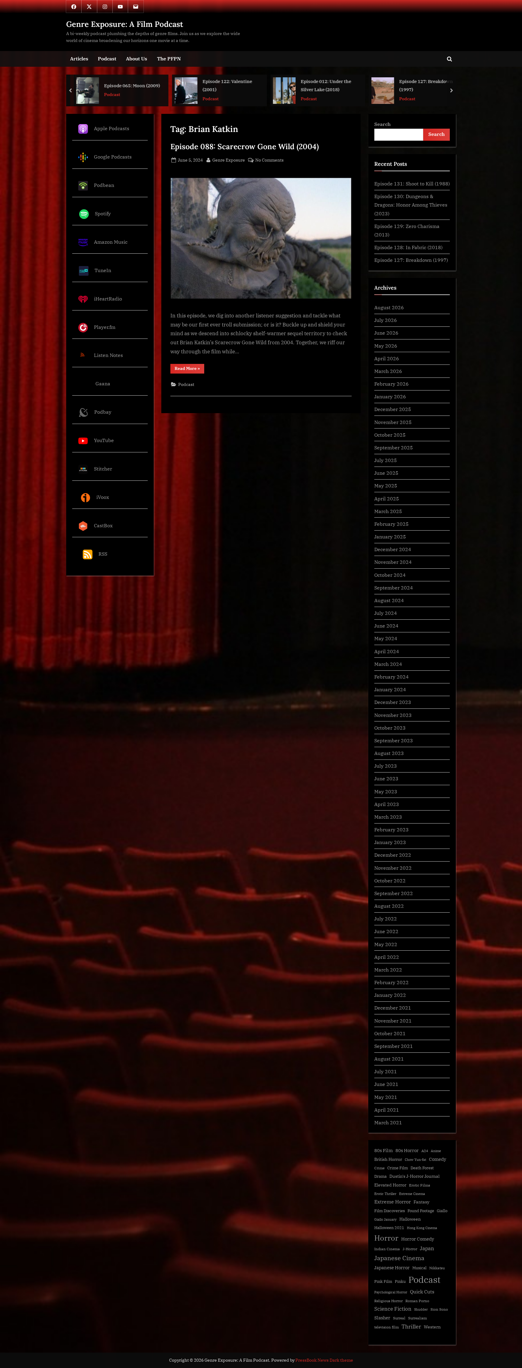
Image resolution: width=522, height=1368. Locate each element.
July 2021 (385, 1071)
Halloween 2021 (389, 1227)
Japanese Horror (392, 1267)
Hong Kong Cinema (422, 1228)
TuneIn (103, 270)
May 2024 (385, 638)
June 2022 (386, 931)
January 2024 (390, 689)
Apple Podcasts (111, 128)
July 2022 (385, 918)
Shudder (421, 1309)
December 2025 (392, 409)
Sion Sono (439, 1309)
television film (386, 1327)
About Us (136, 58)
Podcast (107, 58)
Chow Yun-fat (415, 1160)
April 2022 (386, 957)
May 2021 (385, 1097)
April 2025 (386, 498)
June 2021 (386, 1084)
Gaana (102, 384)
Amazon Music (110, 242)
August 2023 (389, 753)
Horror (386, 1237)
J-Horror (410, 1249)
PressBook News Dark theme (324, 1360)
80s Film (383, 1150)
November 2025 (393, 422)
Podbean (104, 185)
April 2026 (386, 358)
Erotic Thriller (385, 1194)
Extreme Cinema (412, 1194)
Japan (427, 1248)
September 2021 (393, 1046)
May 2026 (385, 345)
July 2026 (385, 320)
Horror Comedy (417, 1239)
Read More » (189, 369)
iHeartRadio (108, 298)
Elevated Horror (390, 1185)
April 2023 (386, 804)
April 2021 (386, 1109)
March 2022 (388, 969)
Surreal (399, 1318)
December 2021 (392, 1007)
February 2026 (391, 384)
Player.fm (104, 327)
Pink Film (383, 1281)
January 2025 (390, 536)
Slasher (382, 1318)
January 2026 (390, 396)
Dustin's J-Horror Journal (414, 1176)
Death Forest (422, 1168)
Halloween (410, 1219)
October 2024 (390, 575)
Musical (419, 1267)
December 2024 (392, 549)
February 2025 (391, 524)
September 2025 (393, 447)
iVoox (102, 497)
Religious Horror (388, 1301)
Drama (380, 1176)
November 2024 (393, 562)
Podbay (102, 412)
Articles (79, 58)
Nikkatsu (437, 1268)
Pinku (400, 1281)
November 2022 (393, 868)
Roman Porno (417, 1301)
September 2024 (393, 587)
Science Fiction (392, 1308)
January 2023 (390, 842)
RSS (102, 554)
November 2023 (393, 715)
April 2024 (386, 651)
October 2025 (390, 435)
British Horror (388, 1159)
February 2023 (391, 829)
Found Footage (421, 1210)
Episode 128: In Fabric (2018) (408, 247)
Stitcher (103, 468)
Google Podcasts (113, 156)
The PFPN (169, 58)
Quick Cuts (422, 1291)
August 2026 (389, 307)
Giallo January (385, 1219)
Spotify (103, 213)
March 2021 (388, 1122)
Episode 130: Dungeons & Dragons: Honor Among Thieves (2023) (410, 205)
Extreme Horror (392, 1201)
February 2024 (391, 676)
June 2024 (386, 625)
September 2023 (393, 740)
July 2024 (385, 613)
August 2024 (389, 600)
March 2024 (388, 664)
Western (432, 1327)
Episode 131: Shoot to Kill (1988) (412, 183)
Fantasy (421, 1202)
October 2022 (390, 880)
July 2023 (385, 766)
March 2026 (388, 371)
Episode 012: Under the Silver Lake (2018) (227, 85)
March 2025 (388, 511)
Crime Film (397, 1168)
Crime (379, 1168)
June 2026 (386, 332)
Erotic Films (419, 1185)
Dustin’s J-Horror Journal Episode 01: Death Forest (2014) (426, 86)
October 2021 (390, 1033)
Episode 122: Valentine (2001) (129, 85)
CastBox (103, 525)
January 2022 (390, 995)
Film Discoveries (389, 1210)
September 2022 (393, 893)
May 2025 (385, 485)
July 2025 (385, 460)
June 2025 (386, 473)
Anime (436, 1151)
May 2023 (385, 791)
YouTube (104, 440)
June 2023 (386, 778)
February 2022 (391, 982)
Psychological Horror (390, 1292)
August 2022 (389, 906)
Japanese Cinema (399, 1258)
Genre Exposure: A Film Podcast (124, 24)
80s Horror (407, 1150)
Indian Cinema (387, 1249)
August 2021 (389, 1058)
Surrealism (417, 1318)
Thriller (411, 1326)
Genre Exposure (228, 160)
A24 (424, 1150)
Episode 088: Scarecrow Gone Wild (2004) (244, 146)
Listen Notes (108, 355)
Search (382, 124)
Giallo (442, 1210)
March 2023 (388, 817)
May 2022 (385, 944)
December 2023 (392, 702)
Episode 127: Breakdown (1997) (328, 85)
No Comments (269, 160)
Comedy (437, 1159)
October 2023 (390, 727)
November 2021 (393, 1020)
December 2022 (392, 855)
